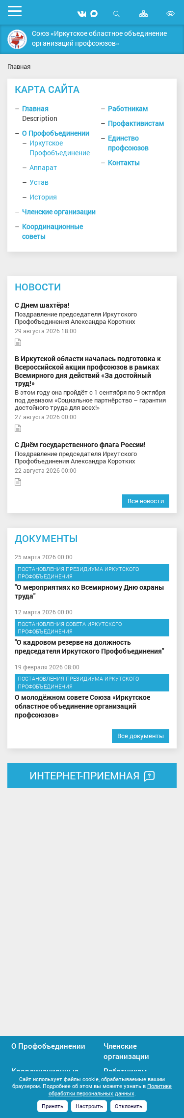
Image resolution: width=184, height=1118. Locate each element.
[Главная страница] (17, 39)
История (43, 196)
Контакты (124, 162)
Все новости (146, 500)
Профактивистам (136, 123)
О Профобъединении (55, 133)
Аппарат (43, 167)
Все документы (140, 735)
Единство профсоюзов (128, 142)
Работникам (128, 108)
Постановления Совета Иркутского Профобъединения (70, 627)
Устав (39, 182)
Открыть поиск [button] (116, 19)
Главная (35, 108)
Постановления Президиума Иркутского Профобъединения (78, 572)
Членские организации (59, 211)
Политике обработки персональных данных (110, 1089)
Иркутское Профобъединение (59, 147)
